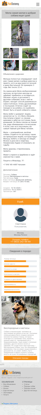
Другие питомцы (30, 390)
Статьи (26, 384)
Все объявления (9, 384)
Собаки (6, 386)
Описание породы (20, 358)
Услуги (6, 395)
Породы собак (29, 386)
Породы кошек (30, 388)
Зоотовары (7, 392)
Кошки (5, 388)
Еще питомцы (8, 390)
